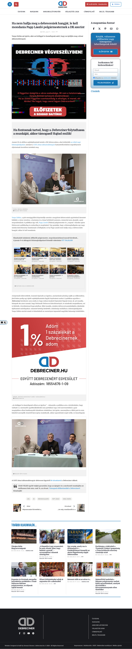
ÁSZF (94, 645)
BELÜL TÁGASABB (106, 12)
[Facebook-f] (20, 633)
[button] (96, 4)
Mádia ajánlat (117, 645)
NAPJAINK (34, 12)
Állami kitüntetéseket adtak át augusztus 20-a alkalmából (51, 580)
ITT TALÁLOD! (67, 240)
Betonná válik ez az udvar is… (79, 579)
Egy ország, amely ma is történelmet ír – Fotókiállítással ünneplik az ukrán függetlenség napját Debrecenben (78, 550)
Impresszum (78, 645)
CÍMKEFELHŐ (89, 12)
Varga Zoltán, (16, 217)
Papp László (43, 223)
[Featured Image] (24, 536)
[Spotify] (33, 633)
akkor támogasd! (41, 133)
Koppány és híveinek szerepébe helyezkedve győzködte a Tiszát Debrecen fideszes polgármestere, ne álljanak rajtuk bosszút (24, 583)
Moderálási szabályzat (104, 645)
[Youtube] (29, 633)
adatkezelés (107, 78)
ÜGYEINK (21, 12)
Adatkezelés (88, 645)
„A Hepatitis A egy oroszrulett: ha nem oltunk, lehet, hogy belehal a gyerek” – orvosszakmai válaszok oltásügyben (51, 550)
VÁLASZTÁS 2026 (72, 12)
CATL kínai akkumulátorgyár (44, 145)
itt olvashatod (56, 480)
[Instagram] (24, 633)
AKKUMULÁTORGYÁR (51, 12)
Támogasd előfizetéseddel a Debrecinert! (64, 488)
